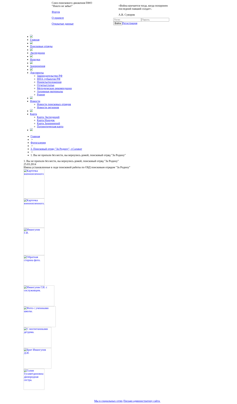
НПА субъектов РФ (48, 78)
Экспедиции (37, 52)
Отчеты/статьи (45, 85)
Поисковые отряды (41, 46)
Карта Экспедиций (48, 117)
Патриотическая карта (50, 126)
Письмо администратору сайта (141, 400)
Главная (34, 39)
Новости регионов (48, 107)
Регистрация (129, 23)
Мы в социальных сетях (108, 400)
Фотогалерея (38, 142)
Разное (41, 94)
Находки (35, 59)
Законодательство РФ (49, 75)
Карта (33, 114)
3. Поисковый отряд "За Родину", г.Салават (56, 148)
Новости (35, 101)
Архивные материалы (50, 91)
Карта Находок (46, 120)
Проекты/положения (49, 82)
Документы (37, 72)
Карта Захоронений (48, 123)
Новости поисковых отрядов (54, 104)
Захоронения (37, 66)
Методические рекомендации (54, 88)
